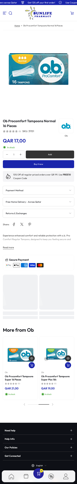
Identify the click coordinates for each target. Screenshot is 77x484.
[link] (14, 224)
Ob (6, 372)
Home (17, 25)
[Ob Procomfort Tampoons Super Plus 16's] (56, 353)
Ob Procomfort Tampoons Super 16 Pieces (19, 378)
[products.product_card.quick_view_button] (32, 358)
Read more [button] (8, 247)
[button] (10, 13)
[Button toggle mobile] (5, 13)
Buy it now (38, 164)
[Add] (32, 365)
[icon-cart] (72, 13)
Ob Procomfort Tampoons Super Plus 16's (55, 378)
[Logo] (38, 13)
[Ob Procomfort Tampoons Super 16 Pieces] (20, 353)
